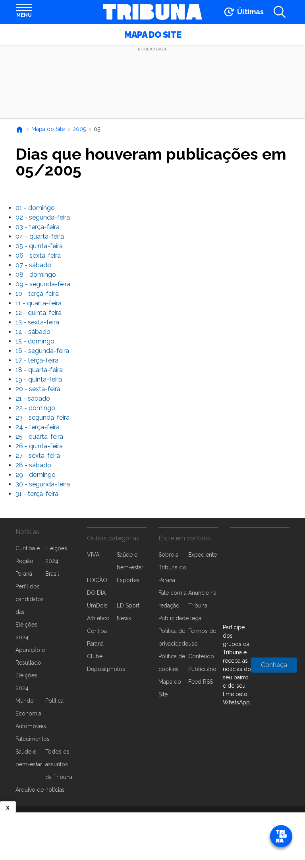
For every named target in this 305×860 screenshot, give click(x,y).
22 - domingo (35, 408)
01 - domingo (35, 208)
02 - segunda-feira (42, 217)
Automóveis (30, 726)
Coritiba (97, 631)
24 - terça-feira (37, 427)
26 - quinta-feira (39, 446)
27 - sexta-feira (37, 455)
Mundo (24, 701)
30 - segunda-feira (42, 484)
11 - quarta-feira (38, 303)
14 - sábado (32, 332)
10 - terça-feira (37, 293)
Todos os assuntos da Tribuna (58, 764)
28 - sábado (33, 465)
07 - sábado (33, 265)
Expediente (202, 554)
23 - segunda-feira (42, 417)
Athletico (98, 618)
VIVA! (93, 554)
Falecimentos (32, 739)
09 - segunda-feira (42, 284)
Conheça (274, 665)
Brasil (52, 574)
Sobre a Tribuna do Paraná (172, 567)
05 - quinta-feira (39, 246)
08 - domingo (35, 274)
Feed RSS (200, 682)
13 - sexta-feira (37, 322)
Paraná (23, 574)
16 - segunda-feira (42, 351)
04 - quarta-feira (39, 236)
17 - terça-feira (36, 360)
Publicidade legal (180, 618)
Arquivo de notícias (40, 790)
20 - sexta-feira (37, 389)
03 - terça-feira (37, 227)
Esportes (128, 580)
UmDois (97, 605)
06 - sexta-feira (38, 255)
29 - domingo (35, 474)
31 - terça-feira (36, 493)
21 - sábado (32, 398)
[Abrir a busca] (279, 11)
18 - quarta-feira (39, 370)
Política (54, 701)
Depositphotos (106, 669)
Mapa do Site (152, 34)
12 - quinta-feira (38, 312)
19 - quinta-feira (38, 379)
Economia (28, 713)
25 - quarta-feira (39, 436)
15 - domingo (34, 341)
